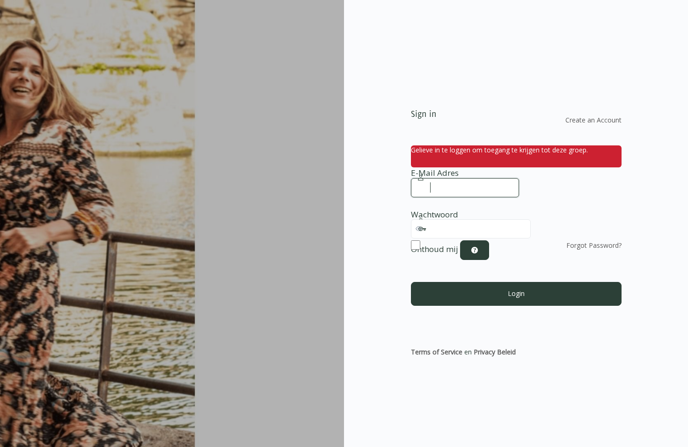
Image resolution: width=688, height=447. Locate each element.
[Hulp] (474, 250)
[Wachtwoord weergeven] (540, 228)
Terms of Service (436, 351)
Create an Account (593, 119)
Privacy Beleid (495, 351)
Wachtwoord (434, 214)
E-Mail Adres (435, 173)
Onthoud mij (434, 249)
